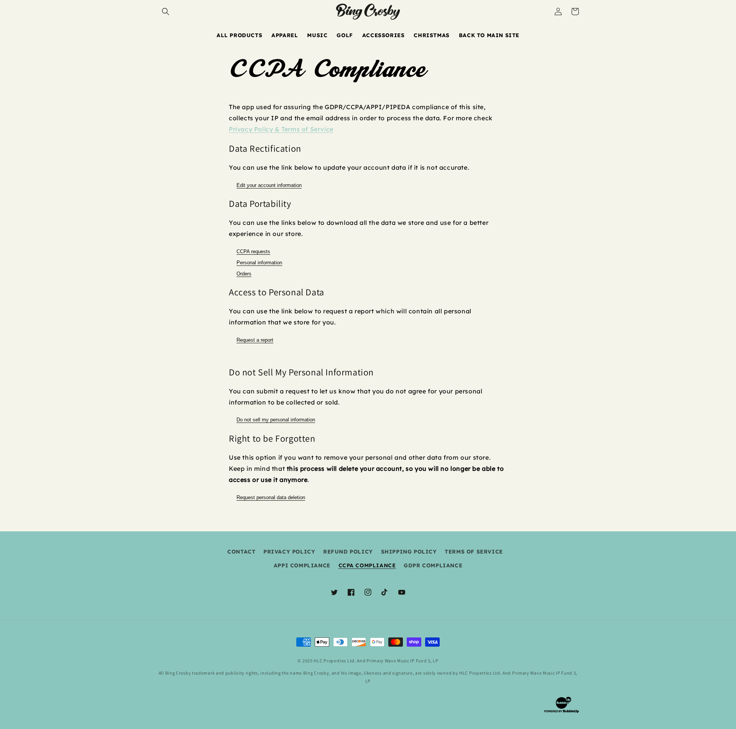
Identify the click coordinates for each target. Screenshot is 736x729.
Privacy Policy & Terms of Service (281, 129)
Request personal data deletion (271, 497)
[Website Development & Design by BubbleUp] (561, 711)
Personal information (259, 262)
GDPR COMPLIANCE (433, 565)
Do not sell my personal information (276, 420)
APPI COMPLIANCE (302, 565)
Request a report (255, 340)
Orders (244, 274)
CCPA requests (253, 251)
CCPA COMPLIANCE (367, 565)
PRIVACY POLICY (289, 551)
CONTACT (241, 551)
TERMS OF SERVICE (474, 551)
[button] (165, 11)
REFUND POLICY (348, 551)
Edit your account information (269, 185)
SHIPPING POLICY (409, 551)
